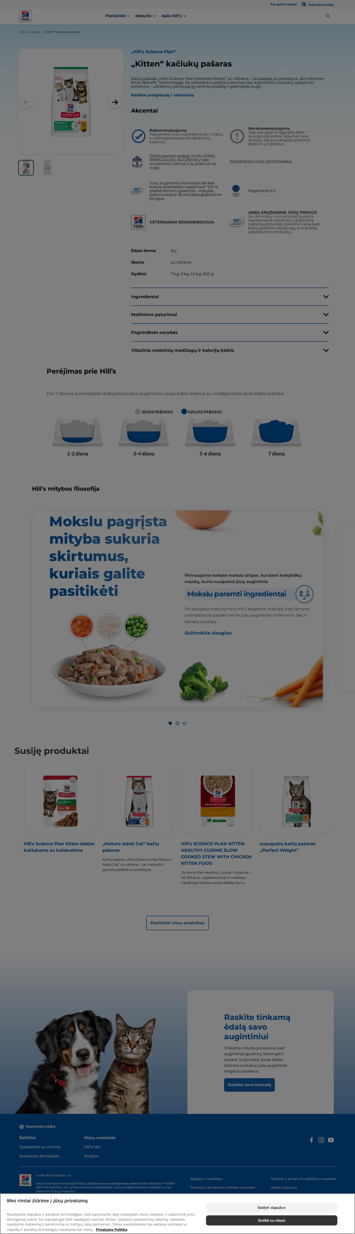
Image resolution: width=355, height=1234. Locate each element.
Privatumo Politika (111, 1229)
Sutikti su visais (271, 1220)
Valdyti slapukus (271, 1207)
